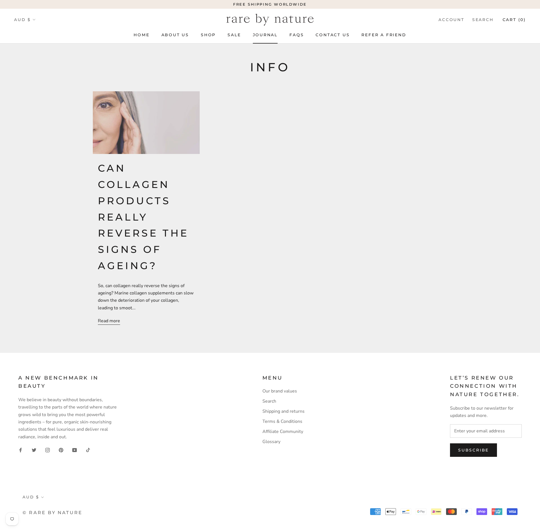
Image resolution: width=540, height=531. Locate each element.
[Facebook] (20, 449)
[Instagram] (47, 449)
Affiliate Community (282, 431)
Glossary (271, 442)
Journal (265, 34)
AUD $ (22, 19)
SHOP (208, 34)
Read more (109, 321)
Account (451, 19)
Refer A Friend (383, 34)
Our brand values (279, 391)
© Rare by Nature (52, 512)
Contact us (333, 34)
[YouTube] (74, 449)
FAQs (296, 34)
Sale (234, 34)
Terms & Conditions (282, 421)
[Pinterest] (61, 449)
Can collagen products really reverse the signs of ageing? (143, 217)
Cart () (514, 19)
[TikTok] (88, 449)
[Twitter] (34, 449)
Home (141, 34)
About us (175, 34)
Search (483, 19)
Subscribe (473, 450)
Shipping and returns (283, 411)
